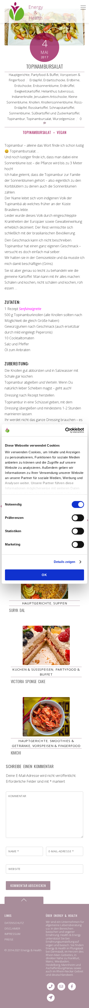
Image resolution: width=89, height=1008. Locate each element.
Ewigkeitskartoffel (27, 91)
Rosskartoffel (38, 107)
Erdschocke (23, 85)
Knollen (34, 102)
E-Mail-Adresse (61, 851)
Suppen (60, 603)
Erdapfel (36, 80)
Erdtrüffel (67, 85)
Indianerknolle (22, 96)
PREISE (9, 939)
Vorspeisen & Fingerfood (56, 746)
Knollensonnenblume (57, 102)
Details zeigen (64, 562)
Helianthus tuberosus (57, 91)
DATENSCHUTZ (14, 923)
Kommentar (17, 796)
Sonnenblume (19, 113)
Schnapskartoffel (61, 107)
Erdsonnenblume (46, 85)
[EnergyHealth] (16, 19)
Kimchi (16, 753)
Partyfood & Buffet (45, 74)
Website (14, 869)
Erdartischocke (54, 80)
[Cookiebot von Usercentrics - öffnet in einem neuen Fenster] (65, 430)
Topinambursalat (44, 66)
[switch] (78, 517)
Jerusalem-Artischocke (50, 96)
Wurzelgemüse (64, 119)
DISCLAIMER (12, 928)
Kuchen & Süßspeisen (32, 669)
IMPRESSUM (12, 934)
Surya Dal (17, 610)
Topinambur (16, 119)
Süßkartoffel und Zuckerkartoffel (55, 113)
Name (13, 851)
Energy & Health (31, 950)
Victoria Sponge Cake (28, 681)
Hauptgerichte (19, 74)
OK (44, 575)
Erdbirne (73, 80)
